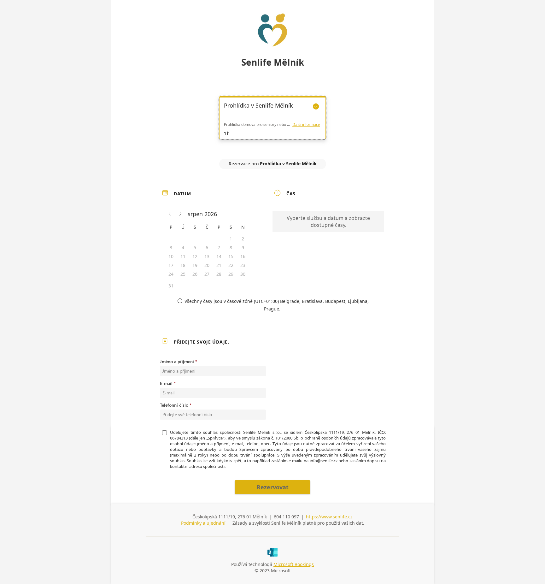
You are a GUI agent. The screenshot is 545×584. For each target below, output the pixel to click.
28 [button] (218, 274)
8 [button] (231, 248)
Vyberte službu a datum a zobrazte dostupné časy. (328, 221)
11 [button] (182, 256)
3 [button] (171, 248)
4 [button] (183, 248)
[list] (272, 123)
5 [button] (195, 248)
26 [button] (194, 274)
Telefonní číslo (174, 405)
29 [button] (230, 274)
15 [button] (230, 256)
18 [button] (182, 265)
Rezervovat (273, 487)
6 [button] (207, 248)
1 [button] (231, 239)
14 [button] (218, 256)
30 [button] (242, 274)
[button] (170, 214)
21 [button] (218, 265)
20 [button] (206, 265)
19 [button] (194, 265)
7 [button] (219, 248)
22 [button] (230, 265)
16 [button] (242, 256)
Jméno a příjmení (177, 361)
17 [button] (170, 265)
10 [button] (170, 256)
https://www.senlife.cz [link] (329, 517)
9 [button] (243, 248)
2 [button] (243, 239)
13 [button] (206, 256)
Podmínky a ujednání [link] (203, 523)
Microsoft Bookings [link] (293, 564)
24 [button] (170, 274)
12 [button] (194, 256)
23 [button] (242, 265)
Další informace (306, 124)
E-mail (166, 383)
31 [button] (170, 286)
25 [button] (182, 274)
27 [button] (206, 274)
